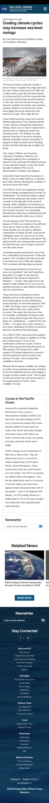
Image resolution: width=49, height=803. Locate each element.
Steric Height (24, 686)
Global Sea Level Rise (24, 656)
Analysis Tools (24, 727)
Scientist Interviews (24, 764)
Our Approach (24, 707)
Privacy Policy (30, 779)
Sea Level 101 (24, 648)
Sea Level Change (21, 9)
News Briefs (24, 768)
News (5, 19)
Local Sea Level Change (24, 659)
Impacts (24, 670)
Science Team (24, 703)
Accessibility (24, 783)
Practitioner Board (25, 714)
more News (24, 597)
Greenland (24, 693)
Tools (24, 720)
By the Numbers (24, 697)
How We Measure (24, 663)
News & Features (24, 757)
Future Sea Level (24, 666)
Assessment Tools (25, 724)
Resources (24, 733)
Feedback (15, 779)
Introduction (24, 652)
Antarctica (24, 690)
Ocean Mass (24, 683)
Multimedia (24, 737)
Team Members (24, 710)
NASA (5, 9)
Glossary (24, 744)
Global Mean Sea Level (24, 679)
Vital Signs (24, 676)
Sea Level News (25, 761)
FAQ (24, 751)
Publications (24, 741)
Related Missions (24, 748)
